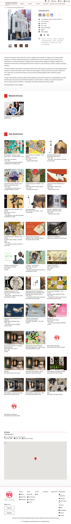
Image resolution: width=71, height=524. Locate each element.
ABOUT (22, 3)
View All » (14, 7)
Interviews (62, 498)
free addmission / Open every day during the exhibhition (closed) (13, 186)
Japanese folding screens (47, 40)
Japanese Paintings (46, 44)
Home (5, 7)
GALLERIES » (10, 7)
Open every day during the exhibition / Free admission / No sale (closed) (14, 159)
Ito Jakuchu (49, 38)
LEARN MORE (61, 3)
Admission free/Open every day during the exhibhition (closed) (35, 268)
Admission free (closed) (35, 157)
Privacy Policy (16, 518)
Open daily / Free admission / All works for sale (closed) (56, 157)
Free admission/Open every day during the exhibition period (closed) (35, 294)
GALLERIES (46, 3)
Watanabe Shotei (45, 42)
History (22, 494)
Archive (30, 502)
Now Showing (31, 497)
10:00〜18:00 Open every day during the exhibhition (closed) (13, 294)
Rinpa (60, 42)
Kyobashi (43, 38)
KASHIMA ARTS (8, 434)
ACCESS (38, 3)
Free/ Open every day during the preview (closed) (13, 322)
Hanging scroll (61, 38)
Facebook (9, 508)
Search (54, 1)
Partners (62, 513)
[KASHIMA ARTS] (48, 35)
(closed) (11, 267)
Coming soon (31, 499)
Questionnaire (54, 3)
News (61, 507)
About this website (24, 518)
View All (30, 494)
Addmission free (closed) (54, 212)
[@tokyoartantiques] (49, 1)
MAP (37, 494)
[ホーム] (12, 3)
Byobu (54, 40)
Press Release (63, 510)
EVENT (30, 3)
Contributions (62, 495)
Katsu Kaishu (60, 40)
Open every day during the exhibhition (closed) (56, 321)
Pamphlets (22, 499)
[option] (19, 24)
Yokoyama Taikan (53, 42)
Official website (44, 32)
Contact (62, 515)
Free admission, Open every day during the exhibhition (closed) (13, 213)
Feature (62, 505)
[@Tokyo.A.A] (45, 1)
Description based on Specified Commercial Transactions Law (44, 518)
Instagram (9, 513)
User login (67, 1)
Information (23, 497)
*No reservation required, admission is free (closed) (13, 241)
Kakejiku (55, 38)
